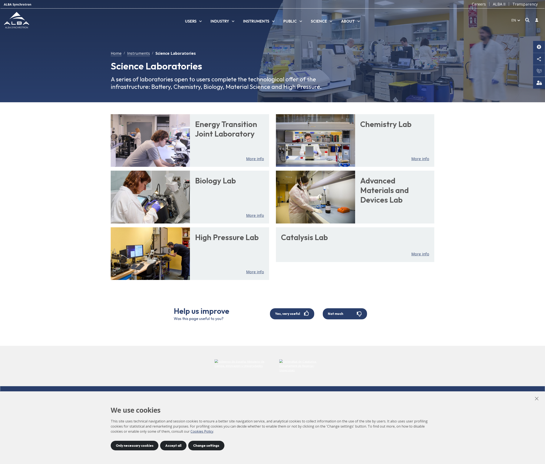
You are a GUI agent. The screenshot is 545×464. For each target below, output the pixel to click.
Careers (479, 4)
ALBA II (499, 4)
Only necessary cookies (134, 445)
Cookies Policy (202, 431)
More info (255, 158)
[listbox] (193, 21)
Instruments (138, 53)
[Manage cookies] (539, 83)
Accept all (173, 445)
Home (116, 53)
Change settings (206, 445)
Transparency (525, 4)
